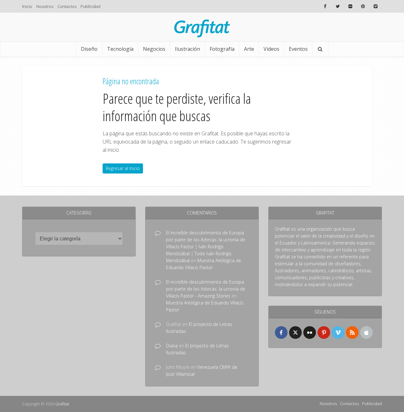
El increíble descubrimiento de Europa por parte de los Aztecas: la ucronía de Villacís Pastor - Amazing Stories (205, 289)
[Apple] (366, 332)
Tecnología (120, 48)
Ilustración (187, 48)
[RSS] (352, 332)
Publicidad (90, 6)
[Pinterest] (324, 332)
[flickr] (309, 332)
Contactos (66, 6)
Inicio (27, 6)
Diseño (89, 48)
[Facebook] (281, 332)
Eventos (298, 48)
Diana (172, 346)
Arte (249, 48)
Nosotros (44, 6)
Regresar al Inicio (123, 168)
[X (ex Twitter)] (295, 332)
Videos (271, 48)
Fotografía (222, 48)
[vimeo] (338, 332)
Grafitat (62, 404)
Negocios (154, 48)
